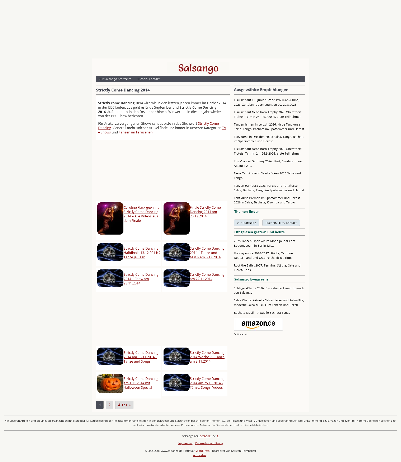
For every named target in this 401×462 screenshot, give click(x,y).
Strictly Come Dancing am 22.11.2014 (207, 276)
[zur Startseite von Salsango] (198, 68)
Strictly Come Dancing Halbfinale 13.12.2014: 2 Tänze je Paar (142, 252)
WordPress (202, 451)
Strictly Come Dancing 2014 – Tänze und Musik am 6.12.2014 (207, 252)
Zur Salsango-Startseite (115, 79)
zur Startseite (246, 223)
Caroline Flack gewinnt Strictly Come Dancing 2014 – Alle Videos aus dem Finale (141, 214)
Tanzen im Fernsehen (136, 132)
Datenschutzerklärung (209, 443)
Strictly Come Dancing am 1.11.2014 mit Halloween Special (141, 383)
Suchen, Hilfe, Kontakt (281, 223)
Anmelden (199, 455)
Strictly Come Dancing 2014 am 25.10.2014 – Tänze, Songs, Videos (207, 383)
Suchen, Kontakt (148, 79)
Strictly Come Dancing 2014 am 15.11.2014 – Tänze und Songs (141, 357)
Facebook (204, 436)
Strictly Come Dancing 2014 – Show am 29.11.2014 (141, 279)
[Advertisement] (200, 30)
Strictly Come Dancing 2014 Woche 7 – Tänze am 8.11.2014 (207, 357)
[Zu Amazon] (258, 329)
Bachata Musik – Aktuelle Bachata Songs (262, 313)
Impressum (185, 443)
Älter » (124, 404)
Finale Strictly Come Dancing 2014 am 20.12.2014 (205, 211)
